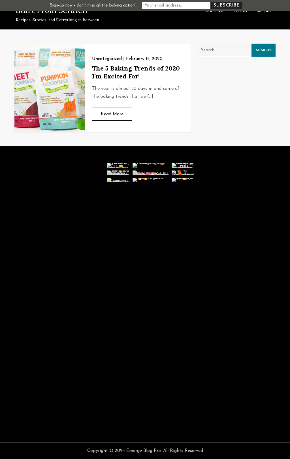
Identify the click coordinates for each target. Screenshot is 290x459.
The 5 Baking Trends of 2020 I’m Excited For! (136, 72)
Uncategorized (107, 59)
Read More (112, 114)
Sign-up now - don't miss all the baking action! (92, 5)
